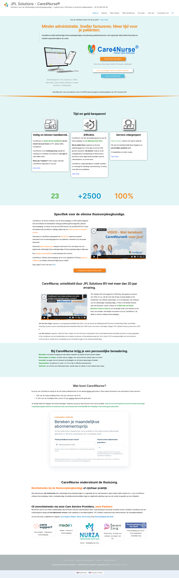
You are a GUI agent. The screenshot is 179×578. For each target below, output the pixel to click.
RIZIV (85, 92)
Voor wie (151, 13)
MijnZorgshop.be (109, 560)
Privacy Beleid (68, 560)
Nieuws (104, 13)
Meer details (114, 13)
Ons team (141, 13)
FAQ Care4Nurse (128, 13)
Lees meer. (104, 20)
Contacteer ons (163, 13)
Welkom (95, 13)
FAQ (53, 264)
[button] (173, 13)
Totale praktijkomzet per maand (67, 439)
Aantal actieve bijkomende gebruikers (107, 441)
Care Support (65, 517)
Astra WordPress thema (118, 565)
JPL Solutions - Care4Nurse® (35, 4)
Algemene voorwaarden (84, 560)
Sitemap (98, 560)
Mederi (73, 517)
